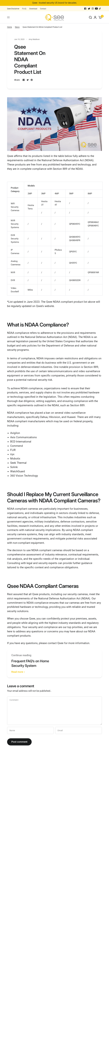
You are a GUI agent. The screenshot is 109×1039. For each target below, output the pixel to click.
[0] (100, 17)
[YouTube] (96, 8)
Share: (17, 80)
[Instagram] (93, 8)
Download (33, 9)
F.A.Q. (24, 9)
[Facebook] (85, 8)
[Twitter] (89, 8)
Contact (43, 9)
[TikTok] (100, 8)
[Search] (90, 17)
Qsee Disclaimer (13, 9)
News (17, 27)
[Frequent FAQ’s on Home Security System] (87, 663)
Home (9, 27)
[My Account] (95, 17)
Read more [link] (17, 672)
